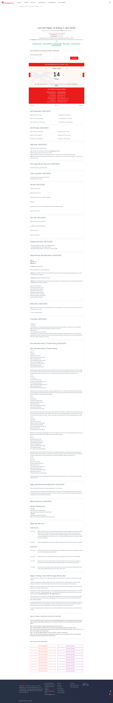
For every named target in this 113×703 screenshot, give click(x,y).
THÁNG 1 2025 (56, 68)
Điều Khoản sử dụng (74, 685)
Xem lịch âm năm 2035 (70, 668)
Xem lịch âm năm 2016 (43, 646)
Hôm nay (56, 105)
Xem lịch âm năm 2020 (43, 657)
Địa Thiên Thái (52, 689)
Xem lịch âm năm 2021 (43, 659)
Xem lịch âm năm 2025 (43, 671)
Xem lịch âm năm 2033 (70, 662)
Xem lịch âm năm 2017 (43, 648)
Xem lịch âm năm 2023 (43, 665)
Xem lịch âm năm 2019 (43, 654)
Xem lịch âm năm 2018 (43, 651)
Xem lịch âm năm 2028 (70, 648)
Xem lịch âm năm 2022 (43, 662)
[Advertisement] (54, 16)
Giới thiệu (72, 683)
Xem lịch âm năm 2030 (70, 654)
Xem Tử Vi (33, 2)
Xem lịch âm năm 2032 (70, 659)
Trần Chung (69, 30)
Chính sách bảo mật (74, 687)
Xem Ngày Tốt (42, 2)
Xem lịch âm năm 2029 (70, 651)
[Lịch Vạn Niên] (8, 2)
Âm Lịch (19, 2)
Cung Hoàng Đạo (52, 2)
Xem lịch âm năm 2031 (70, 657)
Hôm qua (32, 105)
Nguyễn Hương (47, 30)
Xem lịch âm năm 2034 (70, 665)
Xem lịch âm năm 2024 (43, 668)
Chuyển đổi (74, 58)
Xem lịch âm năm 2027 (70, 646)
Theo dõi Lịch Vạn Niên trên (54, 33)
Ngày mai (81, 105)
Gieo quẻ (26, 2)
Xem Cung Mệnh (61, 2)
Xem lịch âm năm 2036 (70, 671)
